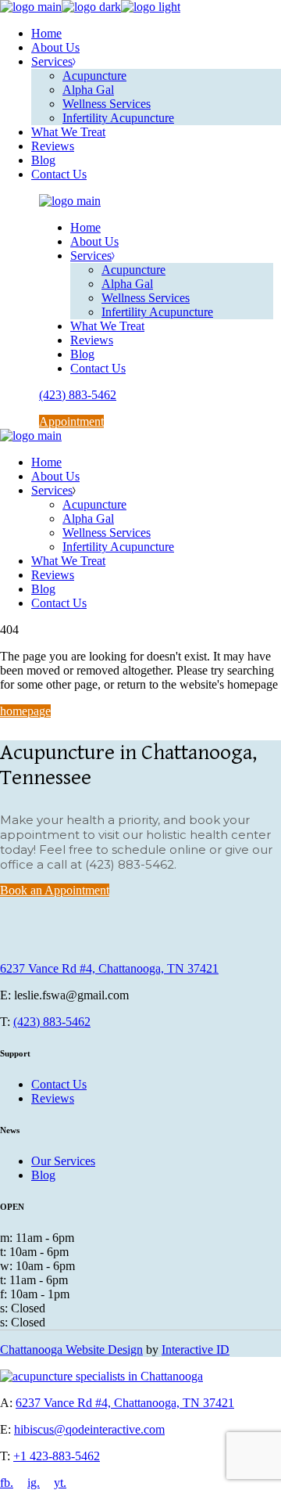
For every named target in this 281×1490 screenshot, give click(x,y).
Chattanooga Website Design (71, 1349)
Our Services (63, 1161)
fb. (6, 1482)
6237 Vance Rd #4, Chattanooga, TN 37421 (109, 968)
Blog (43, 1175)
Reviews (52, 1098)
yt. (60, 1482)
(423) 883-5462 (52, 1021)
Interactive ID (195, 1349)
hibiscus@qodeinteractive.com (89, 1429)
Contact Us (59, 1084)
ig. (33, 1482)
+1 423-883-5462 (56, 1456)
